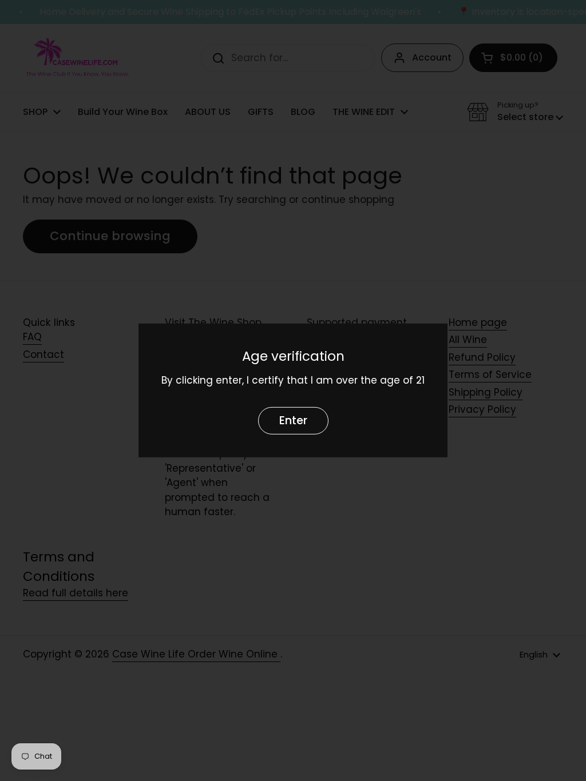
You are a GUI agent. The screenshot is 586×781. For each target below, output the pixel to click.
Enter (293, 420)
